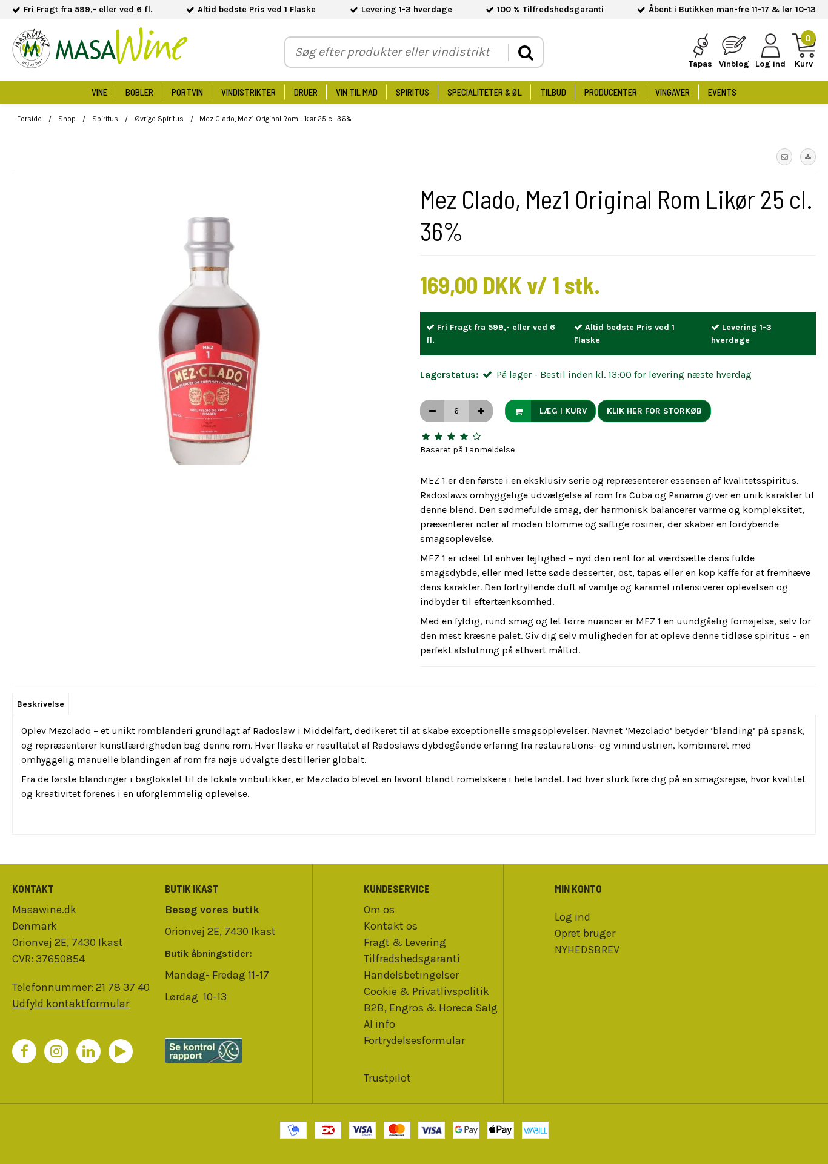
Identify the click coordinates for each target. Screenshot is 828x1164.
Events (722, 92)
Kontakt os (391, 926)
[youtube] (121, 1051)
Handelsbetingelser (411, 975)
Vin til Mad (357, 92)
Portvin (187, 92)
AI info (379, 1024)
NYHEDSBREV (587, 949)
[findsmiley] (235, 1050)
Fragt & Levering (405, 942)
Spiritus (412, 92)
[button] (784, 156)
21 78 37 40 (123, 987)
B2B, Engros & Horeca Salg (431, 1007)
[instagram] (56, 1051)
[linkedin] (88, 1051)
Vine (99, 92)
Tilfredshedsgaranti (412, 958)
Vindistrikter (248, 92)
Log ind (572, 917)
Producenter (610, 92)
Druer (306, 92)
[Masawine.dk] (100, 50)
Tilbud (553, 92)
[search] (525, 52)
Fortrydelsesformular (414, 1040)
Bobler (139, 92)
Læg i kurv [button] (563, 411)
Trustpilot (387, 1078)
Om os (379, 909)
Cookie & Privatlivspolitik (426, 991)
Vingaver (672, 92)
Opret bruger (585, 933)
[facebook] (24, 1051)
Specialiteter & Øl (484, 92)
